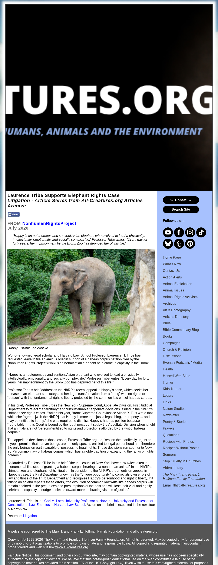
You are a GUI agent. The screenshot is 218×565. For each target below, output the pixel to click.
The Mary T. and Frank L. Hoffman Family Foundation (85, 531)
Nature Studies (174, 409)
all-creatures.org (145, 531)
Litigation (30, 516)
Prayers (169, 428)
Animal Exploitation (177, 284)
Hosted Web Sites (176, 376)
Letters (168, 395)
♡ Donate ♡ (180, 200)
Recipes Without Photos (181, 448)
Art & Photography (177, 310)
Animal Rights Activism (180, 297)
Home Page (172, 257)
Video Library (173, 468)
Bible (167, 323)
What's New (172, 264)
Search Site (181, 209)
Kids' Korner (172, 389)
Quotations (171, 435)
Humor (168, 382)
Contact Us (171, 270)
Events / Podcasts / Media (182, 362)
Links (167, 402)
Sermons (169, 454)
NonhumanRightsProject (49, 223)
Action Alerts (172, 277)
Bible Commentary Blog (181, 330)
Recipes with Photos (178, 441)
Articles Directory (176, 317)
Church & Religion (177, 349)
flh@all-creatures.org (189, 485)
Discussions (172, 356)
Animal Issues (173, 290)
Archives (169, 303)
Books (167, 336)
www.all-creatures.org (71, 547)
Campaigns (171, 343)
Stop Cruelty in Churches (182, 461)
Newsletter (171, 415)
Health (168, 369)
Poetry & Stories (175, 422)
